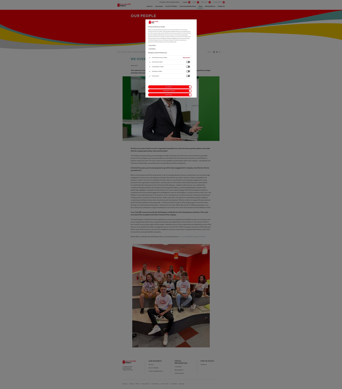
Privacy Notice (152, 45)
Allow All (169, 86)
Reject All (169, 94)
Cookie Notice (152, 48)
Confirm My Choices (169, 90)
